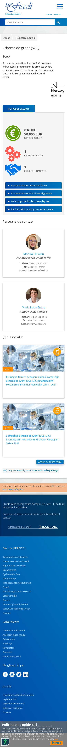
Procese (7, 712)
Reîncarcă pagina (25, 37)
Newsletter (8, 647)
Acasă (6, 37)
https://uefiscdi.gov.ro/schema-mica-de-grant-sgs (33, 470)
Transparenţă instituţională (17, 582)
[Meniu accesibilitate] (5, 742)
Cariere (6, 600)
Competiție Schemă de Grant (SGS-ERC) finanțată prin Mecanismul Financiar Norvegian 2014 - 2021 (32, 439)
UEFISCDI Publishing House (17, 608)
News (7, 369)
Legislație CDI (9, 699)
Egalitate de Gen (11, 574)
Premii (6, 587)
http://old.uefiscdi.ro (13, 489)
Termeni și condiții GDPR (15, 604)
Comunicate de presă (14, 630)
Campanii (7, 652)
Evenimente (9, 639)
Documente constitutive (15, 556)
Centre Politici (10, 595)
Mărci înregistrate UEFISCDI (17, 591)
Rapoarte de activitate (14, 565)
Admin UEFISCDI (53, 14)
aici (56, 739)
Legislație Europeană (13, 703)
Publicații (7, 643)
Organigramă (9, 569)
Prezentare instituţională (16, 561)
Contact (7, 612)
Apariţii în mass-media (14, 634)
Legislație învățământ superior (18, 695)
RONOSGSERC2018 (19, 108)
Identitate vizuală (12, 656)
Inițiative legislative (13, 707)
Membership (9, 578)
